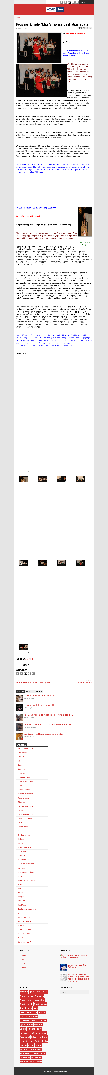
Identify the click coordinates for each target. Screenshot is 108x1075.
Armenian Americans (26, 996)
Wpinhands (63, 1071)
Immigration (24, 1033)
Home (23, 955)
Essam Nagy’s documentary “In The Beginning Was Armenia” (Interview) (47, 724)
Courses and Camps (25, 781)
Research (21, 901)
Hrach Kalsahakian (25, 847)
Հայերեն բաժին (25, 942)
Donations (35, 1020)
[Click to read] (19, 698)
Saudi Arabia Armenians (27, 909)
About (23, 959)
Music (20, 884)
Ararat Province (42, 991)
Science (21, 913)
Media (20, 876)
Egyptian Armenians (25, 806)
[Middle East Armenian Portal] (55, 10)
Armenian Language (40, 1004)
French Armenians (24, 827)
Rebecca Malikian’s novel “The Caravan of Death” (40, 695)
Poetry (20, 888)
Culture (20, 786)
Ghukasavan (31, 1029)
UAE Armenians (24, 934)
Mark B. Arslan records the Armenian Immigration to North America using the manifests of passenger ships (78, 977)
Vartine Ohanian (36, 1057)
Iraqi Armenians (23, 860)
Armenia (21, 757)
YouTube (24, 963)
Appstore (32, 991)
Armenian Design (25, 1000)
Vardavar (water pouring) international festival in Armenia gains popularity (48, 715)
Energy (20, 810)
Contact (24, 967)
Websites (21, 938)
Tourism (21, 925)
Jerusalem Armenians (26, 864)
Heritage (21, 839)
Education (21, 802)
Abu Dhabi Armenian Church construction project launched (35, 682)
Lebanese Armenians (26, 872)
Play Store (23, 1045)
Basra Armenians (25, 1012)
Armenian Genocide (26, 1004)
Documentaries (23, 798)
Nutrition (45, 1041)
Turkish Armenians (25, 930)
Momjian (37, 1041)
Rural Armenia (23, 905)
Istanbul (44, 1033)
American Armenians (25, 748)
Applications (22, 753)
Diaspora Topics (25, 1020)
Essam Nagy (38, 1024)
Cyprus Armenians (24, 790)
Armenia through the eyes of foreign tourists (77, 956)
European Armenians (25, 818)
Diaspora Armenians (25, 794)
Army (21, 1008)
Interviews (21, 855)
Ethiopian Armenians (25, 814)
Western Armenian (36, 1061)
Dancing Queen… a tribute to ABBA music (77, 966)
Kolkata (33, 1037)
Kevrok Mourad (25, 1037)
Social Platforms (24, 917)
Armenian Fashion (38, 1000)
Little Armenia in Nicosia (84, 682)
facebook (61, 2)
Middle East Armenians (26, 880)
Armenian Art (39, 996)
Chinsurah (41, 1012)
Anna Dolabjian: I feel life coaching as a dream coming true (43, 734)
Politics (20, 893)
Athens (35, 1008)
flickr (69, 2)
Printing (31, 1045)
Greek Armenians (24, 835)
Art (19, 761)
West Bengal (24, 1061)
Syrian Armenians (24, 921)
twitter (65, 2)
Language (21, 868)
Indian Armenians (24, 851)
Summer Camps (36, 1049)
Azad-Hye (29, 658)
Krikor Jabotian (42, 1037)
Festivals (21, 823)
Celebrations (22, 773)
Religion (21, 897)
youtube (77, 2)
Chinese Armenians (25, 777)
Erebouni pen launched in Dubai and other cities (39, 705)
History (20, 843)
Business (21, 769)
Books (20, 765)
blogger (73, 2)
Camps (35, 1012)
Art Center (28, 1008)
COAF (21, 1016)
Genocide (21, 831)
